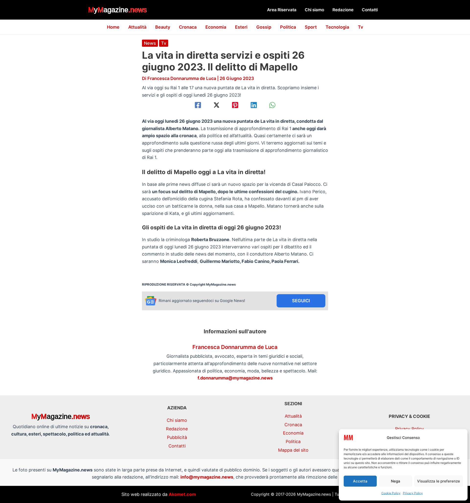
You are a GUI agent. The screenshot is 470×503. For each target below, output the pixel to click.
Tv (360, 27)
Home (113, 27)
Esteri (241, 27)
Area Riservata (281, 9)
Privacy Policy (413, 493)
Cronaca (188, 27)
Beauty (162, 27)
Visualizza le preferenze (438, 481)
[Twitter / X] (216, 105)
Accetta (360, 481)
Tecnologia (337, 27)
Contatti (370, 9)
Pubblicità (177, 437)
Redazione (342, 9)
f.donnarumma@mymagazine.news (235, 377)
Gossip (263, 27)
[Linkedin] (254, 105)
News (150, 43)
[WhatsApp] (272, 105)
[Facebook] (198, 105)
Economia (215, 27)
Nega (395, 481)
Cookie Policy (390, 493)
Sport (311, 27)
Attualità (137, 27)
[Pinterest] (235, 105)
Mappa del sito (293, 450)
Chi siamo (314, 9)
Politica (288, 27)
